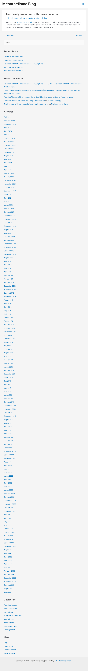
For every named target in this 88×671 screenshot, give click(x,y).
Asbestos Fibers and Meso (13, 71)
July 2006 (7, 553)
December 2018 (10, 286)
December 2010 (10, 405)
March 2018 (8, 318)
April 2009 (8, 472)
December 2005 (10, 578)
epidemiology (9, 612)
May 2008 (7, 486)
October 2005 (9, 585)
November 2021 (10, 184)
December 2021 (10, 180)
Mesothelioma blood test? (13, 67)
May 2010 (7, 430)
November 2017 (10, 332)
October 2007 (9, 508)
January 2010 (9, 444)
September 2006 (10, 546)
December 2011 (9, 374)
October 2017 (9, 335)
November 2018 (10, 289)
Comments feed (10, 650)
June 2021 (7, 198)
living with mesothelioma (16, 18)
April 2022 (7, 170)
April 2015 (7, 356)
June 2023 (8, 131)
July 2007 (7, 515)
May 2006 (8, 560)
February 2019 (9, 279)
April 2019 (7, 272)
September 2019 (10, 254)
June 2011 (7, 384)
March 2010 (8, 437)
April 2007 (7, 525)
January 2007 (9, 536)
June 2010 (8, 427)
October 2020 (9, 222)
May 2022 (7, 166)
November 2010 (10, 409)
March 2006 (8, 567)
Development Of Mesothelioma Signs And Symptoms (23, 64)
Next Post (80, 35)
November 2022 (10, 145)
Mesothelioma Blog (19, 4)
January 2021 (9, 212)
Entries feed (8, 646)
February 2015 (9, 360)
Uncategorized (9, 630)
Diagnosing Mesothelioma (13, 60)
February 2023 (9, 138)
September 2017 (10, 339)
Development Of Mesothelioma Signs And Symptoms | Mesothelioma (29, 90)
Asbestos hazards (10, 605)
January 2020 (9, 240)
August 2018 (8, 300)
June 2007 (8, 518)
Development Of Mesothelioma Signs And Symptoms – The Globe (28, 84)
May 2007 (7, 522)
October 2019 (9, 251)
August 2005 (8, 588)
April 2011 (7, 391)
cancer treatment (10, 609)
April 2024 (7, 117)
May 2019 (7, 268)
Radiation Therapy (54, 101)
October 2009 (9, 455)
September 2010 (10, 416)
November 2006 (10, 539)
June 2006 (8, 557)
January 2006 (9, 574)
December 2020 (10, 216)
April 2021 (7, 201)
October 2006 (9, 543)
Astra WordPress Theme (63, 661)
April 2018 (7, 314)
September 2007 (10, 511)
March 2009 (8, 476)
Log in (6, 643)
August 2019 (8, 258)
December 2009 (10, 448)
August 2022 (8, 156)
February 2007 (9, 532)
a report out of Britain (25, 22)
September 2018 (10, 296)
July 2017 (7, 346)
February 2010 (9, 441)
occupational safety (33, 18)
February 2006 (9, 571)
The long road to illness (59, 104)
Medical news (9, 619)
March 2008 (8, 490)
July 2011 (7, 381)
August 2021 (8, 194)
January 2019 (9, 282)
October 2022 (9, 149)
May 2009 (8, 469)
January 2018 (9, 325)
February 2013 (9, 363)
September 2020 (10, 226)
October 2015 (9, 349)
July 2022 (7, 159)
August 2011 (8, 377)
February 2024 (9, 121)
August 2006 (9, 550)
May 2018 (7, 310)
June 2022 (8, 163)
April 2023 (7, 135)
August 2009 (9, 462)
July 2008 (7, 479)
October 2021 (9, 187)
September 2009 (10, 458)
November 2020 (10, 219)
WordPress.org (9, 653)
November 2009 (10, 451)
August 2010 (8, 420)
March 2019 (8, 275)
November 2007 (10, 504)
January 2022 (9, 177)
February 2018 (9, 321)
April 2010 (7, 434)
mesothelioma (9, 623)
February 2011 (9, 399)
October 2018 (9, 293)
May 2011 (7, 388)
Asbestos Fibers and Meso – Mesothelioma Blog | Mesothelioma (27, 97)
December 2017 (10, 328)
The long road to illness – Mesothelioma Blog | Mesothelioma (26, 104)
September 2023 (10, 124)
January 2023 (9, 142)
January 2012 (9, 370)
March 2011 (8, 395)
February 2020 (9, 237)
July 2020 (7, 233)
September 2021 (10, 191)
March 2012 (8, 367)
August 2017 (8, 342)
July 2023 (7, 127)
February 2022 (9, 173)
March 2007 (8, 529)
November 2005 (10, 581)
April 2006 (8, 564)
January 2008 (9, 497)
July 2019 (7, 261)
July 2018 (7, 303)
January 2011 (9, 402)
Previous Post (9, 35)
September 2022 (10, 152)
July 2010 (7, 423)
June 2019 (8, 265)
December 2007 (10, 500)
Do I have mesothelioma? (13, 57)
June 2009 (8, 465)
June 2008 (8, 483)
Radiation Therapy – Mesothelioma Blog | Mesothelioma (24, 101)
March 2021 (8, 205)
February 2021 (9, 208)
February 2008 (9, 494)
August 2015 (8, 353)
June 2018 (7, 307)
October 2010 (9, 413)
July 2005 (7, 592)
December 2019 (10, 244)
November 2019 (10, 247)
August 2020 (8, 230)
